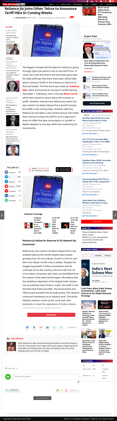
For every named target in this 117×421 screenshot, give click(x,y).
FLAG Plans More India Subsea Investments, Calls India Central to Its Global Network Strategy (96, 292)
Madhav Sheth (12, 98)
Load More (97, 222)
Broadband (77, 4)
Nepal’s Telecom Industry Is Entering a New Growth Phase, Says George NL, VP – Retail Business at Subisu (88, 318)
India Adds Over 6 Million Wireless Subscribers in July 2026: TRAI (94, 201)
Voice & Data (65, 4)
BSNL (94, 369)
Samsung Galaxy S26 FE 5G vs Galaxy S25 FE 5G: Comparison (96, 180)
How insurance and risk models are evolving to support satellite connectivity (12, 74)
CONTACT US (110, 4)
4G (103, 365)
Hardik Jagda (11, 30)
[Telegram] (61, 327)
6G (84, 365)
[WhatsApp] (54, 327)
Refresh (86, 115)
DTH (86, 4)
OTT (101, 4)
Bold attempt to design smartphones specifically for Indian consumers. (12, 109)
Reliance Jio (86, 375)
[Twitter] (34, 327)
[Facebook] (27, 327)
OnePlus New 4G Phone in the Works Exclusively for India (96, 119)
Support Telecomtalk (12, 1)
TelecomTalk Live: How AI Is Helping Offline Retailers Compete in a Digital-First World (105, 317)
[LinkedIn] (47, 327)
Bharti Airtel (87, 369)
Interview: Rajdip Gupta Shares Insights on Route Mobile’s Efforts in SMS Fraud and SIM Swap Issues (105, 347)
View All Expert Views (97, 103)
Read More (51, 315)
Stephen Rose (11, 129)
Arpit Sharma (21, 18)
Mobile (94, 4)
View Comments (42, 398)
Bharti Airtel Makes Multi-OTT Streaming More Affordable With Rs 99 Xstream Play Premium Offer (104, 15)
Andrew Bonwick (9, 58)
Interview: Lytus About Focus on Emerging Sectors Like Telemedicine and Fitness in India (88, 346)
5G (93, 365)
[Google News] (71, 327)
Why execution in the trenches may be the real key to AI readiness (12, 140)
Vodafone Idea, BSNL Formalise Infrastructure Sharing (96, 161)
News (51, 4)
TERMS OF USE (96, 419)
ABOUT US (67, 419)
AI (57, 4)
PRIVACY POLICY (107, 419)
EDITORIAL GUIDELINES (81, 419)
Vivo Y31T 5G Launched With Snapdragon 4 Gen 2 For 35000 (96, 140)
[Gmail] (41, 327)
